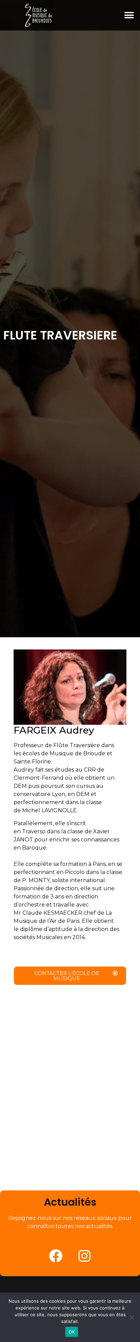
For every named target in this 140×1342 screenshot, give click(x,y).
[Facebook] (55, 1255)
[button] (129, 15)
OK (72, 1332)
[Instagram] (84, 1255)
